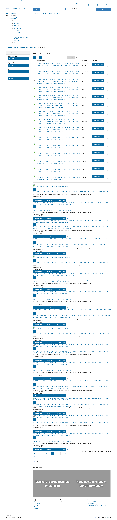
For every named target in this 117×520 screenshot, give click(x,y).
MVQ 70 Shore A (18, 40)
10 (58, 453)
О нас (35, 501)
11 (62, 453)
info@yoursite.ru (92, 503)
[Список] (34, 57)
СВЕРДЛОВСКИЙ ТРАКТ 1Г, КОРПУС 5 (98, 505)
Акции (50, 13)
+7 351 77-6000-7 (92, 501)
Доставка (37, 503)
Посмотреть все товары (21, 22)
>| (37, 456)
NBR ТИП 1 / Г (17, 30)
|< (34, 453)
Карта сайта (37, 506)
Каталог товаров (11, 13)
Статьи (36, 13)
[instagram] (109, 13)
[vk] (104, 13)
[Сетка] (40, 57)
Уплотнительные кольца (17, 33)
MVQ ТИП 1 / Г (18, 27)
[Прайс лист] (37, 57)
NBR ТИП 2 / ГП (18, 32)
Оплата (36, 505)
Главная (43, 13)
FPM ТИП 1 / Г (17, 23)
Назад (15, 20)
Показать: (70, 57)
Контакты (57, 13)
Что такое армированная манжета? (20, 44)
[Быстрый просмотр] (34, 189)
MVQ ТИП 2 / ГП (18, 28)
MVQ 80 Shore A (18, 42)
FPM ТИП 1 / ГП (18, 25)
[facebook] (107, 13)
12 (65, 453)
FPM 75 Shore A (18, 39)
